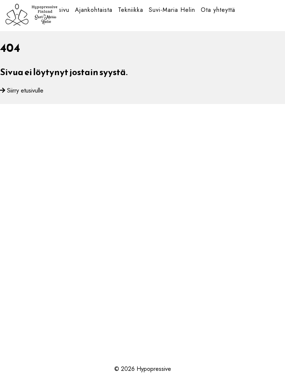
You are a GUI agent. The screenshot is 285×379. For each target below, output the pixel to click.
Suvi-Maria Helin (172, 10)
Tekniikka (130, 10)
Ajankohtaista (93, 10)
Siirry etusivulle (25, 90)
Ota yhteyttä (218, 10)
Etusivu (59, 10)
